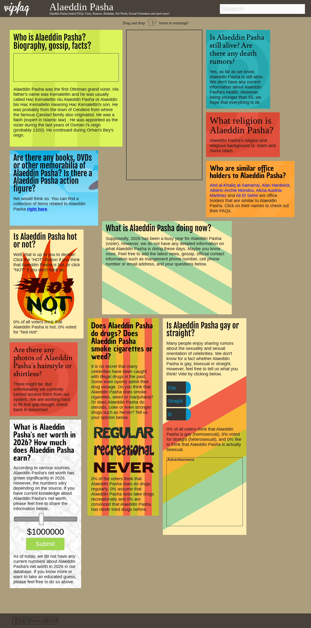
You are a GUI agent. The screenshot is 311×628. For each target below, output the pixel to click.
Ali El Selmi (247, 195)
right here (37, 209)
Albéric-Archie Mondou (232, 190)
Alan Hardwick (276, 185)
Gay (172, 387)
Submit (45, 543)
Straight (175, 401)
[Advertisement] (164, 104)
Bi (169, 414)
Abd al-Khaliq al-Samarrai (234, 185)
